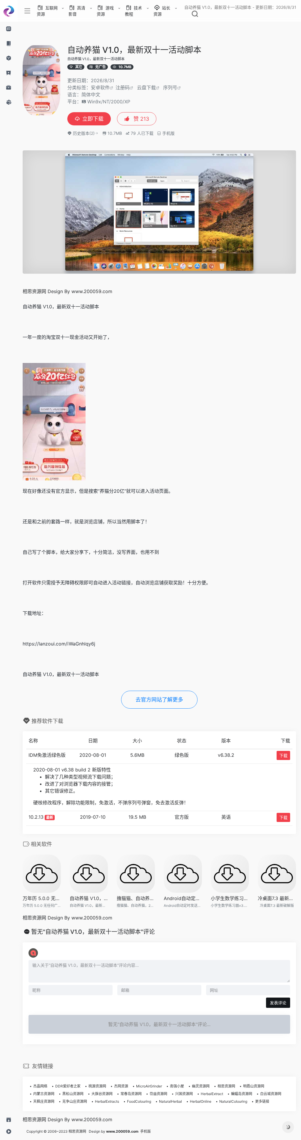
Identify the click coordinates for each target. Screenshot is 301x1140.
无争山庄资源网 (74, 1101)
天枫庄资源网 (43, 1101)
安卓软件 (100, 87)
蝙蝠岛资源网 (241, 1094)
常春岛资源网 (131, 1094)
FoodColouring (139, 1101)
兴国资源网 (184, 1094)
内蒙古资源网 (43, 1094)
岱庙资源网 (158, 1094)
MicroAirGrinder (149, 1086)
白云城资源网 (270, 1094)
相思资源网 (226, 1086)
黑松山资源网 (72, 1094)
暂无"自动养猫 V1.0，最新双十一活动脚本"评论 (93, 931)
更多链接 (262, 1101)
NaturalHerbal (170, 1101)
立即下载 (92, 119)
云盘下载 (146, 87)
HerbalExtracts (107, 1101)
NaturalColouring (233, 1101)
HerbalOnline (200, 1101)
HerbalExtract (212, 1094)
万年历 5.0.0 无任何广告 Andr (42, 898)
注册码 (123, 87)
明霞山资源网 (253, 1086)
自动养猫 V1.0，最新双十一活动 (89, 898)
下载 (283, 755)
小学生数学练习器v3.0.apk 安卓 (230, 898)
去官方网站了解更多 (159, 700)
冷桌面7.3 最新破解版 (277, 898)
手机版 (145, 1131)
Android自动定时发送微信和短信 (183, 898)
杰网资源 (121, 1086)
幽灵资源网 (201, 1086)
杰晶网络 (40, 1086)
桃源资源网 (97, 1086)
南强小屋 (177, 1086)
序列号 (170, 87)
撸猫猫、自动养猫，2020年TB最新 (136, 898)
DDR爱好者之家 (68, 1086)
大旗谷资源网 (102, 1094)
